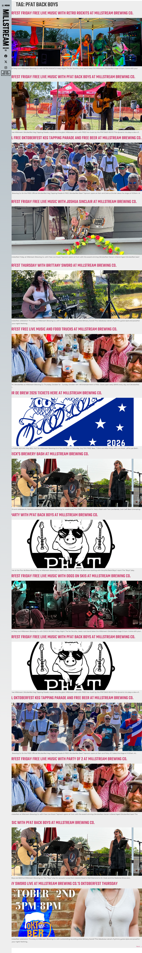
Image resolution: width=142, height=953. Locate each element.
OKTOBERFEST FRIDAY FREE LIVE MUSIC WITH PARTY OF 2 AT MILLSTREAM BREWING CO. (63, 759)
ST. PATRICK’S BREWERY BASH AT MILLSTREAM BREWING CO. (44, 454)
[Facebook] (6, 56)
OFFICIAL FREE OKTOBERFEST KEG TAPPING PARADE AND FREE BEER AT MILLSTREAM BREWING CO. (70, 138)
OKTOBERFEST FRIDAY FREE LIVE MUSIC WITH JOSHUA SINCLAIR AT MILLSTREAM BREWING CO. (68, 202)
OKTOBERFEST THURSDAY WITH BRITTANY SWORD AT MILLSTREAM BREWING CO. (58, 265)
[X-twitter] (6, 62)
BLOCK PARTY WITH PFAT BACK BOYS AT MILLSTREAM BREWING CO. (49, 515)
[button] (6, 5)
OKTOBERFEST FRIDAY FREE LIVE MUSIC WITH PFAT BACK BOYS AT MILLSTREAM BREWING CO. (67, 77)
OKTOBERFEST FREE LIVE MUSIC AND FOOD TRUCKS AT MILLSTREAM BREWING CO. (58, 329)
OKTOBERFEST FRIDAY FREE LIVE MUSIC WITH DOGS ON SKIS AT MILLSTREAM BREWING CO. (65, 576)
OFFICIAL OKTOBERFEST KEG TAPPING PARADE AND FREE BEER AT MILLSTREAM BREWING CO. (66, 698)
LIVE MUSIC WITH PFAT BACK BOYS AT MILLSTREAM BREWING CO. (47, 823)
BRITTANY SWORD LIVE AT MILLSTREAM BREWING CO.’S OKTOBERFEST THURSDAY (59, 883)
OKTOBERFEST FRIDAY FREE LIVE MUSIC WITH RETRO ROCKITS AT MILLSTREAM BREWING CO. (66, 13)
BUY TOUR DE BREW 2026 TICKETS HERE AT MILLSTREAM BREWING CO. (51, 393)
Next (139, 946)
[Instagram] (6, 68)
